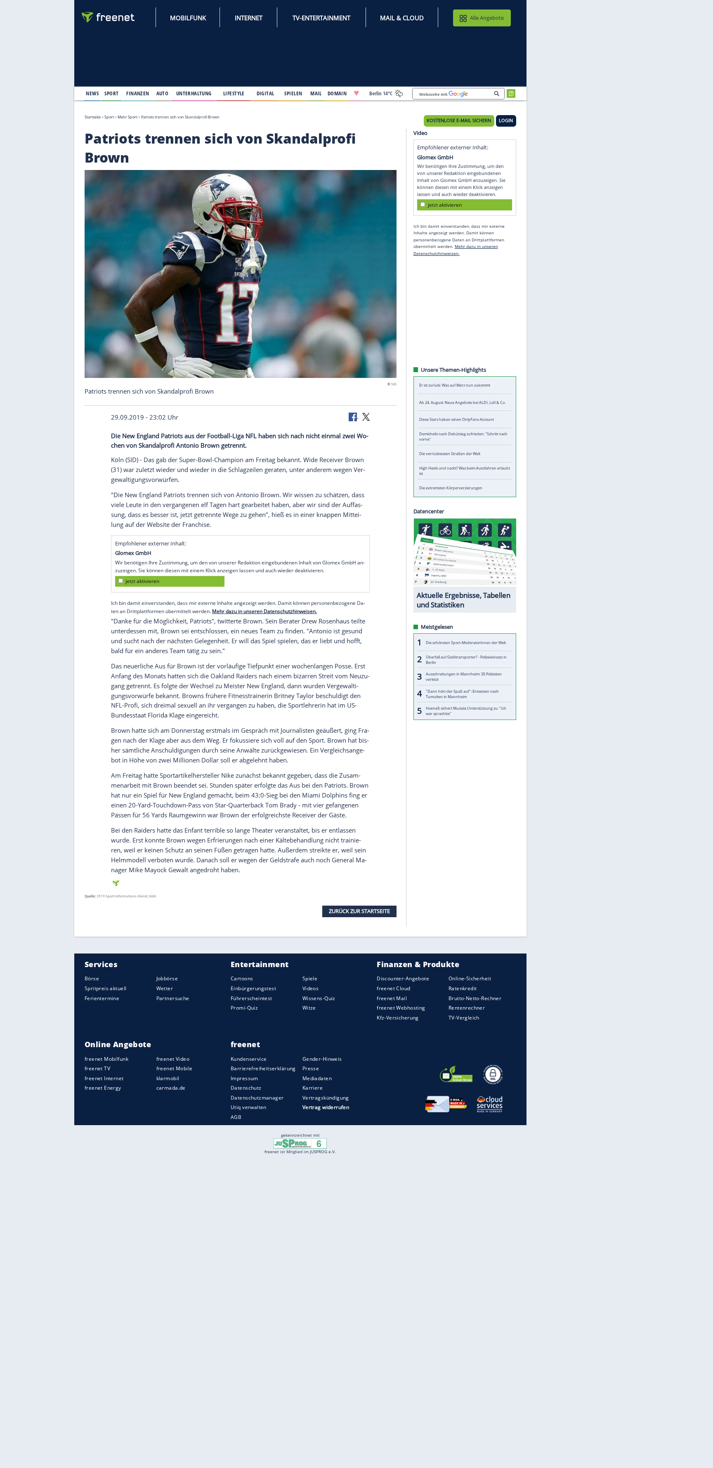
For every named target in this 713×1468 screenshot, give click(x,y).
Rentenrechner (467, 1008)
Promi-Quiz (244, 1008)
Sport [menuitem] (111, 93)
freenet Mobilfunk (106, 1059)
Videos (310, 988)
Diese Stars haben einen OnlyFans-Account (456, 419)
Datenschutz (246, 1088)
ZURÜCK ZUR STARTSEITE (359, 911)
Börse (92, 978)
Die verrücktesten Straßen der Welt (449, 453)
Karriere (312, 1088)
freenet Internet (104, 1078)
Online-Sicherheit (470, 978)
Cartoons (242, 978)
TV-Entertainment (321, 18)
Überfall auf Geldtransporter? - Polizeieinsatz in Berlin (466, 659)
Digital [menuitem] (265, 93)
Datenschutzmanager (257, 1098)
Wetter (164, 988)
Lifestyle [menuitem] (234, 93)
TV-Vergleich (464, 1018)
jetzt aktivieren (142, 581)
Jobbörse (167, 978)
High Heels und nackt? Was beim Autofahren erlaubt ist (464, 470)
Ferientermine (102, 998)
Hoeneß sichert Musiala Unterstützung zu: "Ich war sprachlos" (466, 711)
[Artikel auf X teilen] (366, 416)
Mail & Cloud (402, 18)
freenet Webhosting (401, 1008)
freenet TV (97, 1068)
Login (506, 120)
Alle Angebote (487, 17)
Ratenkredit (463, 988)
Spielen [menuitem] (293, 93)
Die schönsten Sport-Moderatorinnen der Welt (466, 642)
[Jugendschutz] (300, 1143)
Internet (248, 18)
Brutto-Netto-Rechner (475, 998)
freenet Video (172, 1059)
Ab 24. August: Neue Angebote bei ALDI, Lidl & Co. (462, 402)
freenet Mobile (174, 1068)
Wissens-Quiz (318, 998)
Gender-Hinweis (322, 1059)
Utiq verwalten (249, 1107)
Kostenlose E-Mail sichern (459, 120)
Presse (310, 1068)
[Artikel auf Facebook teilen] (354, 416)
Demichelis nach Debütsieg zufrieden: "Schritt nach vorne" (463, 436)
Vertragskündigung (325, 1098)
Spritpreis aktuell (105, 988)
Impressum (244, 1078)
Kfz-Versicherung (398, 1018)
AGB (236, 1117)
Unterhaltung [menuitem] (194, 93)
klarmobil (167, 1078)
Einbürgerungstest (253, 988)
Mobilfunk (188, 18)
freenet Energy (103, 1088)
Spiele (310, 978)
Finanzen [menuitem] (137, 93)
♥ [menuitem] (356, 93)
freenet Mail (392, 998)
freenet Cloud (393, 988)
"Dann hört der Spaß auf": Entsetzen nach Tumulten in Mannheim (462, 693)
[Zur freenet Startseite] (108, 17)
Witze (309, 1008)
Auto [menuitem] (162, 93)
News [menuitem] (92, 93)
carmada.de (171, 1088)
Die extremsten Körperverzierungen (450, 488)
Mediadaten (317, 1078)
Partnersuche (172, 998)
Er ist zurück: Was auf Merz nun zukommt (454, 385)
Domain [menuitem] (337, 93)
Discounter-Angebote (403, 978)
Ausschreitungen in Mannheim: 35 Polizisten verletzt (464, 676)
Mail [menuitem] (316, 93)
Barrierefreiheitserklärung (263, 1068)
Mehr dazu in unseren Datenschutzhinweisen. (264, 610)
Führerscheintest (251, 998)
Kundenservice (249, 1059)
